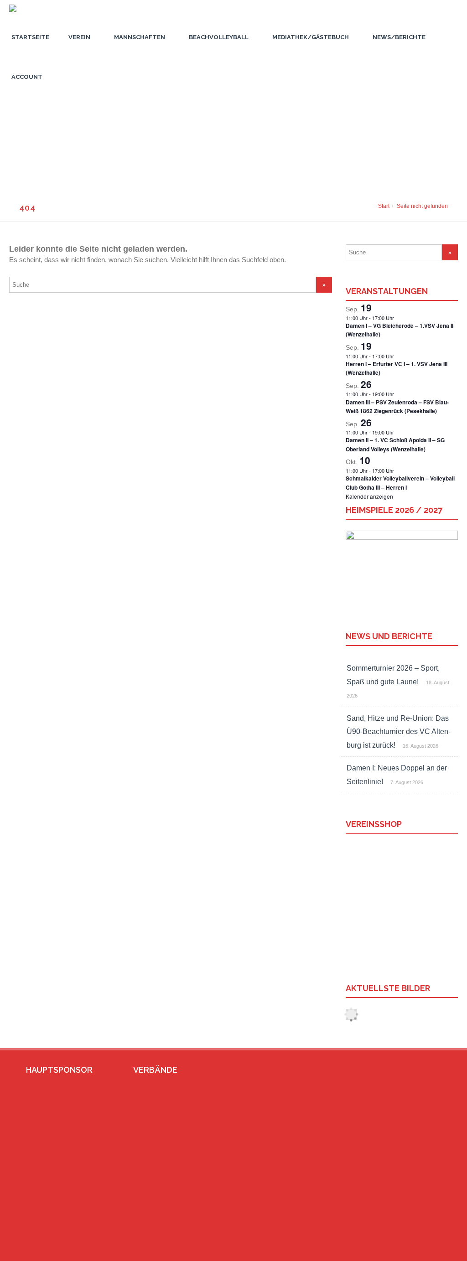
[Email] (424, 1250)
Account (26, 76)
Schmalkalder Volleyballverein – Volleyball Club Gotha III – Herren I (400, 482)
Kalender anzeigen (369, 496)
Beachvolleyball (219, 37)
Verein (79, 37)
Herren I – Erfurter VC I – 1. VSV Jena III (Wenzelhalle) (396, 368)
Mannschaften (139, 37)
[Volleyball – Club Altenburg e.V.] (10, 14)
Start (383, 206)
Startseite (30, 37)
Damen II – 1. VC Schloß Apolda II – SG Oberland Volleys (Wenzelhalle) (395, 444)
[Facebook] (410, 1250)
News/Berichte (399, 37)
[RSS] (439, 1250)
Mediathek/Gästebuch (310, 37)
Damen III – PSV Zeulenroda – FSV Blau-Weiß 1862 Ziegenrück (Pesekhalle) (397, 406)
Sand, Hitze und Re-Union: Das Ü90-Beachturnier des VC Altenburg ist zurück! (399, 731)
